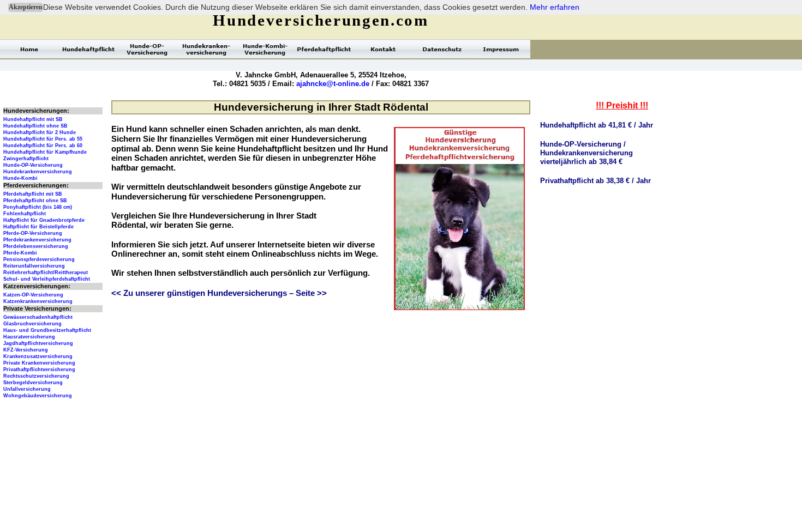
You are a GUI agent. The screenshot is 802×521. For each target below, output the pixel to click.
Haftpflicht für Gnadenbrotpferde (44, 220)
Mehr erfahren (554, 7)
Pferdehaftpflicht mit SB (32, 194)
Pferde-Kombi (20, 253)
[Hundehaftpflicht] (88, 49)
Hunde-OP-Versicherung (33, 165)
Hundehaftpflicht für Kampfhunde (45, 152)
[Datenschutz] (441, 49)
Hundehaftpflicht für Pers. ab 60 (42, 145)
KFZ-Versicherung (25, 350)
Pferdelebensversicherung (35, 246)
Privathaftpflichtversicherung (39, 369)
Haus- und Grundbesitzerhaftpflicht (47, 330)
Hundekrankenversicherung (37, 171)
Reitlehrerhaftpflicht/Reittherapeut (45, 272)
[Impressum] (500, 49)
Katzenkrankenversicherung (38, 301)
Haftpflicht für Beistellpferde (38, 226)
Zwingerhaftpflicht (26, 158)
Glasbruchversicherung (32, 323)
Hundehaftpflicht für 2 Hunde (39, 132)
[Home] (29, 49)
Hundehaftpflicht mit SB (33, 119)
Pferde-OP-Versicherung (32, 233)
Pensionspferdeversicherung (39, 259)
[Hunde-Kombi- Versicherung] (265, 49)
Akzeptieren (26, 7)
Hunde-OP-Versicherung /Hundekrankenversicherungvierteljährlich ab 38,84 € (586, 153)
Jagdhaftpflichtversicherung (38, 343)
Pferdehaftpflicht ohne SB (35, 200)
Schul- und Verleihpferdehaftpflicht (46, 279)
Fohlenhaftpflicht (24, 213)
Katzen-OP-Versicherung (33, 295)
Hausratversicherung (29, 337)
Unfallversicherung (27, 389)
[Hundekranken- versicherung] (206, 49)
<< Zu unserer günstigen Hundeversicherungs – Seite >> (219, 293)
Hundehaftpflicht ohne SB (35, 126)
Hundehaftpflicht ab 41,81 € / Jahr (596, 125)
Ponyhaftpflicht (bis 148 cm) (37, 207)
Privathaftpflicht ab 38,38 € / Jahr (595, 181)
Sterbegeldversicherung (33, 382)
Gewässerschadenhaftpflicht (38, 317)
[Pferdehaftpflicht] (324, 49)
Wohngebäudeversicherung (37, 395)
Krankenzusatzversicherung (38, 356)
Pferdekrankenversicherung (37, 240)
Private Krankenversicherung (39, 363)
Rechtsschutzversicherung (36, 376)
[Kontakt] (383, 49)
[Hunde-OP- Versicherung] (147, 49)
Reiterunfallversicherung (34, 266)
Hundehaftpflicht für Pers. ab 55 (42, 139)
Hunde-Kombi (20, 178)
